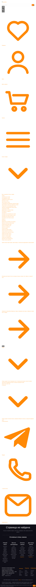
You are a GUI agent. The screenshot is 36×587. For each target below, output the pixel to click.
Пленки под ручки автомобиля (7, 230)
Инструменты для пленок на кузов (8, 217)
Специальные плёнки (5, 208)
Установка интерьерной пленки (18, 382)
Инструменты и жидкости (6, 211)
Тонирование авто (13, 381)
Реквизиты (21, 418)
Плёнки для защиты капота (6, 233)
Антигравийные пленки (6, 198)
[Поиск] (33, 5)
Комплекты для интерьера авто (7, 238)
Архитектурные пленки (6, 202)
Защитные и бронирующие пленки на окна (9, 207)
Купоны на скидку (26, 418)
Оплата (5, 383)
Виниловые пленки (5, 200)
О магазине (32, 570)
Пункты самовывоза (15, 418)
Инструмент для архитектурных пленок (8, 215)
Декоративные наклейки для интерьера (8, 221)
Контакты (6, 421)
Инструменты (4, 212)
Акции (3, 383)
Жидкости (3, 219)
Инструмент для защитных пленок (8, 216)
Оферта (20, 579)
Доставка (8, 383)
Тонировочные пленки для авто (7, 199)
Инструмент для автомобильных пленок (9, 213)
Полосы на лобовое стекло (6, 225)
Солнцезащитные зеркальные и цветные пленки (10, 203)
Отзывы (3, 421)
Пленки (3, 195)
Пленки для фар (5, 228)
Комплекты (4, 220)
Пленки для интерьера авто (6, 237)
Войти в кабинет (5, 84)
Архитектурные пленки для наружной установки (10, 204)
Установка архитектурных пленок (22, 381)
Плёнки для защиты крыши (6, 234)
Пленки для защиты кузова (6, 229)
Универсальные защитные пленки (8, 232)
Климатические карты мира (6, 224)
